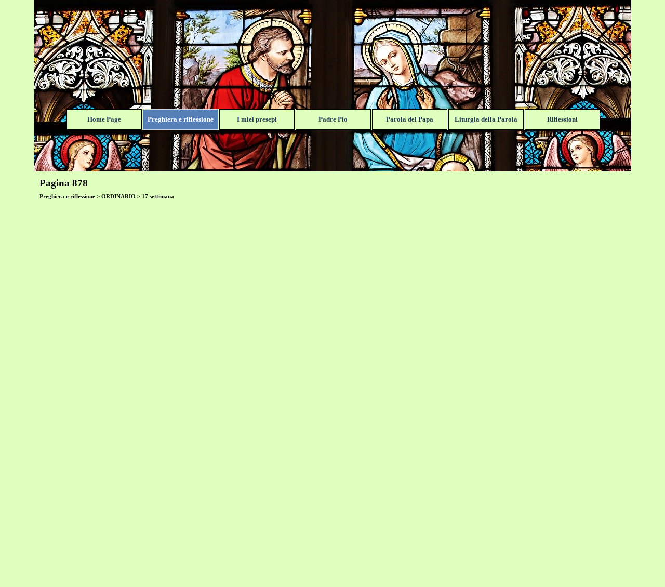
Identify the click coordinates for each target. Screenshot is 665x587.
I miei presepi (257, 119)
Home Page (104, 119)
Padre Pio (333, 119)
